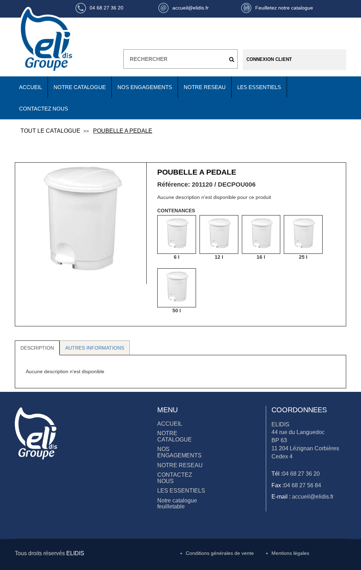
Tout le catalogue (50, 131)
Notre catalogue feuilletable (177, 503)
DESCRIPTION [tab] (37, 348)
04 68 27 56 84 (302, 485)
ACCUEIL (30, 87)
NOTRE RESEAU (205, 87)
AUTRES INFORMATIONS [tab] (94, 348)
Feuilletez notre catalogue (284, 8)
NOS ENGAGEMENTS (144, 87)
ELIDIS (75, 553)
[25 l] (303, 234)
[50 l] (176, 287)
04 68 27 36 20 (301, 474)
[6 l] (176, 234)
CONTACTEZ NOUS (43, 109)
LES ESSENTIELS (259, 87)
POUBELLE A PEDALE (122, 131)
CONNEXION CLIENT (269, 59)
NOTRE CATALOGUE (80, 87)
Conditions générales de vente (220, 553)
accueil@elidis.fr (312, 497)
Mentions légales (290, 553)
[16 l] (261, 234)
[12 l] (219, 234)
